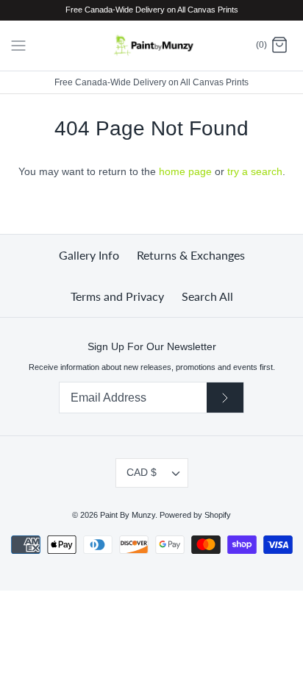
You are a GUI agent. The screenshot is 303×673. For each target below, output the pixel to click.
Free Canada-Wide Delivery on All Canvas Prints (151, 82)
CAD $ (141, 472)
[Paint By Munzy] (152, 45)
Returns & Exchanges (191, 255)
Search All (207, 296)
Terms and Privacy (117, 296)
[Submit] (225, 397)
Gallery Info (89, 255)
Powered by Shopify (195, 514)
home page (185, 171)
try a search (254, 171)
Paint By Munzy (127, 514)
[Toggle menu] (18, 44)
